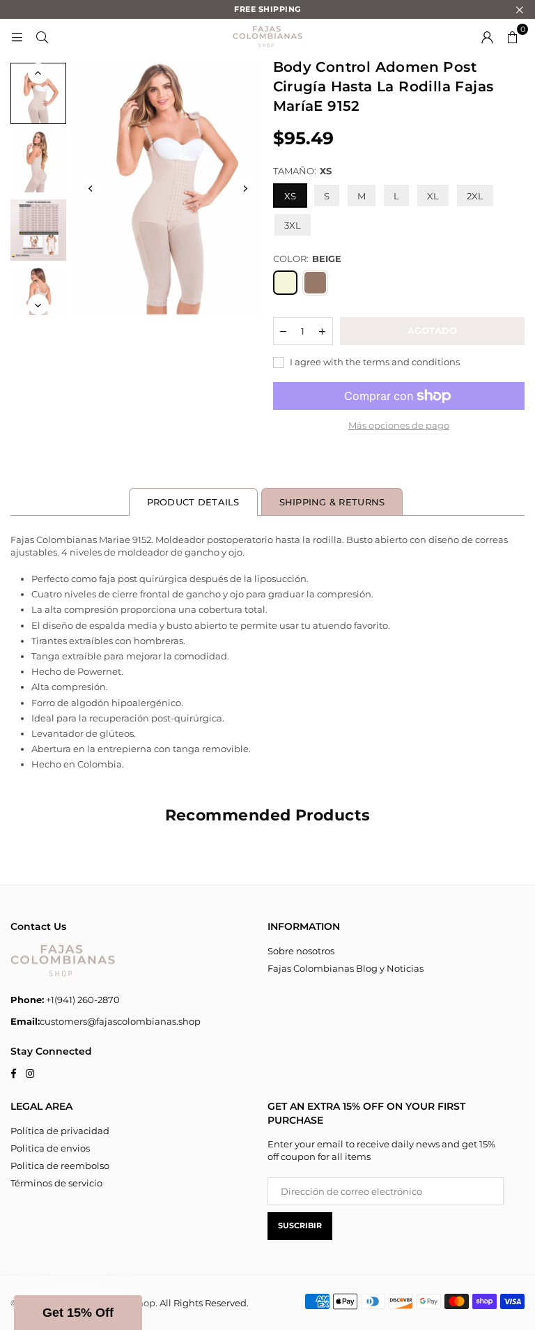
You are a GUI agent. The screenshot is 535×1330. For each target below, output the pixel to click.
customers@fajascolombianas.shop (105, 1021)
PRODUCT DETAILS (193, 501)
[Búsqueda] (41, 36)
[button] (512, 36)
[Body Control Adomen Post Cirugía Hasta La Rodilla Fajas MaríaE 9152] (38, 93)
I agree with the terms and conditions (374, 361)
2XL (475, 195)
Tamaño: (302, 170)
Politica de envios (50, 1148)
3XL (292, 225)
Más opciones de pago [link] (398, 425)
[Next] (245, 188)
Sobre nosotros (301, 950)
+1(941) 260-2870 (65, 999)
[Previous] (90, 188)
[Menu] (16, 36)
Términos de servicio (56, 1182)
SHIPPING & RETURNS (332, 501)
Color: (307, 258)
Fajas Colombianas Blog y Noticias (346, 968)
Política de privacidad (59, 1130)
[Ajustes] (486, 36)
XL (433, 195)
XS (290, 195)
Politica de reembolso (59, 1165)
